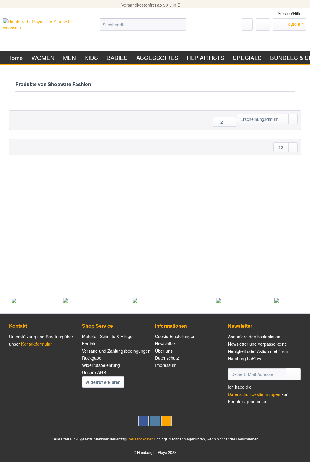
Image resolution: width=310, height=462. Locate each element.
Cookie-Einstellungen (175, 336)
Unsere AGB (94, 372)
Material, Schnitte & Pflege (107, 336)
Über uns (164, 351)
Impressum (165, 365)
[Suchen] (180, 24)
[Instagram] (155, 421)
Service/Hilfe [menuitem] (289, 13)
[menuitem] (143, 27)
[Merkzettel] (247, 24)
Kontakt (89, 344)
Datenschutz (167, 358)
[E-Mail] (166, 421)
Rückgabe (91, 358)
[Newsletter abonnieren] (293, 374)
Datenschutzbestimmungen (254, 394)
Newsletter (165, 344)
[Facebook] (143, 421)
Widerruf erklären (103, 382)
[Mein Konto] (263, 24)
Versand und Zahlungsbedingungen (116, 351)
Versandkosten (141, 438)
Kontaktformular (36, 344)
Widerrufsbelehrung (101, 365)
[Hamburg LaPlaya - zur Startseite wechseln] (40, 30)
